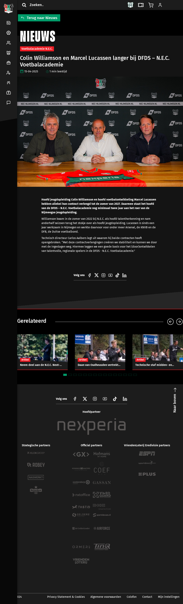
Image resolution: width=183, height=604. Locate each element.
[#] (89, 275)
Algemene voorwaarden (105, 596)
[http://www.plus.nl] (147, 474)
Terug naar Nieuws (42, 18)
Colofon (132, 596)
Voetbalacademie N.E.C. (37, 48)
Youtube (105, 399)
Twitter (16, 136)
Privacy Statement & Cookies (66, 596)
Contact (147, 596)
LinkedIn (8, 145)
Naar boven (174, 403)
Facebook (8, 136)
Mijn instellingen (168, 596)
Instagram (95, 399)
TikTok (16, 145)
